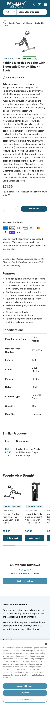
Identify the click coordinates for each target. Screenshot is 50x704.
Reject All (25, 693)
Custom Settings (25, 699)
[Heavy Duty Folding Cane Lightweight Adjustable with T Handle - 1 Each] (34, 492)
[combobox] (25, 12)
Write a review (25, 581)
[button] (39, 5)
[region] (25, 672)
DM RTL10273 (8, 452)
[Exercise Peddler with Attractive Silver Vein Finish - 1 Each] (12, 492)
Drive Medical (9, 58)
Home (5, 21)
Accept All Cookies (25, 686)
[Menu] (45, 5)
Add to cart (34, 208)
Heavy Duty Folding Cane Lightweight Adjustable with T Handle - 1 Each (34, 518)
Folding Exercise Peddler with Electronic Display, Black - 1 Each (25, 24)
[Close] (46, 644)
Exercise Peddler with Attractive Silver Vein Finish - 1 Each (12, 518)
